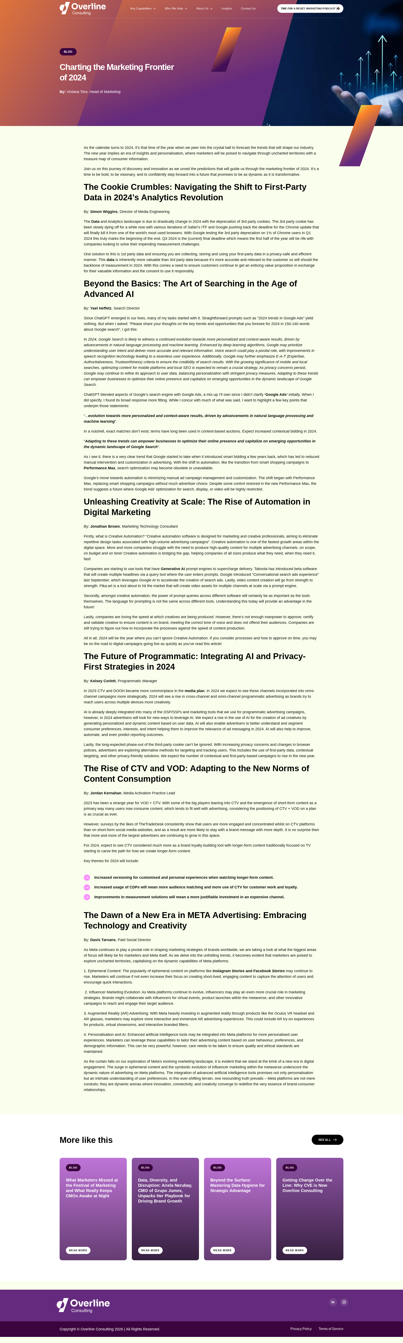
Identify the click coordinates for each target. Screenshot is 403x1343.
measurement (138, 897)
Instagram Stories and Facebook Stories (249, 971)
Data (96, 221)
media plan (194, 691)
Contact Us (248, 8)
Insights (227, 8)
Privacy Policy (301, 1329)
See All (325, 1139)
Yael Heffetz (100, 308)
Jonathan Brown (105, 526)
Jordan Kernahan (105, 793)
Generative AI (173, 569)
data (110, 260)
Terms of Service (331, 1329)
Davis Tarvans (103, 940)
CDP (133, 887)
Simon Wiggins (104, 212)
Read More (78, 1250)
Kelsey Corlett (103, 681)
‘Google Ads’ (276, 394)
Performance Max (99, 468)
